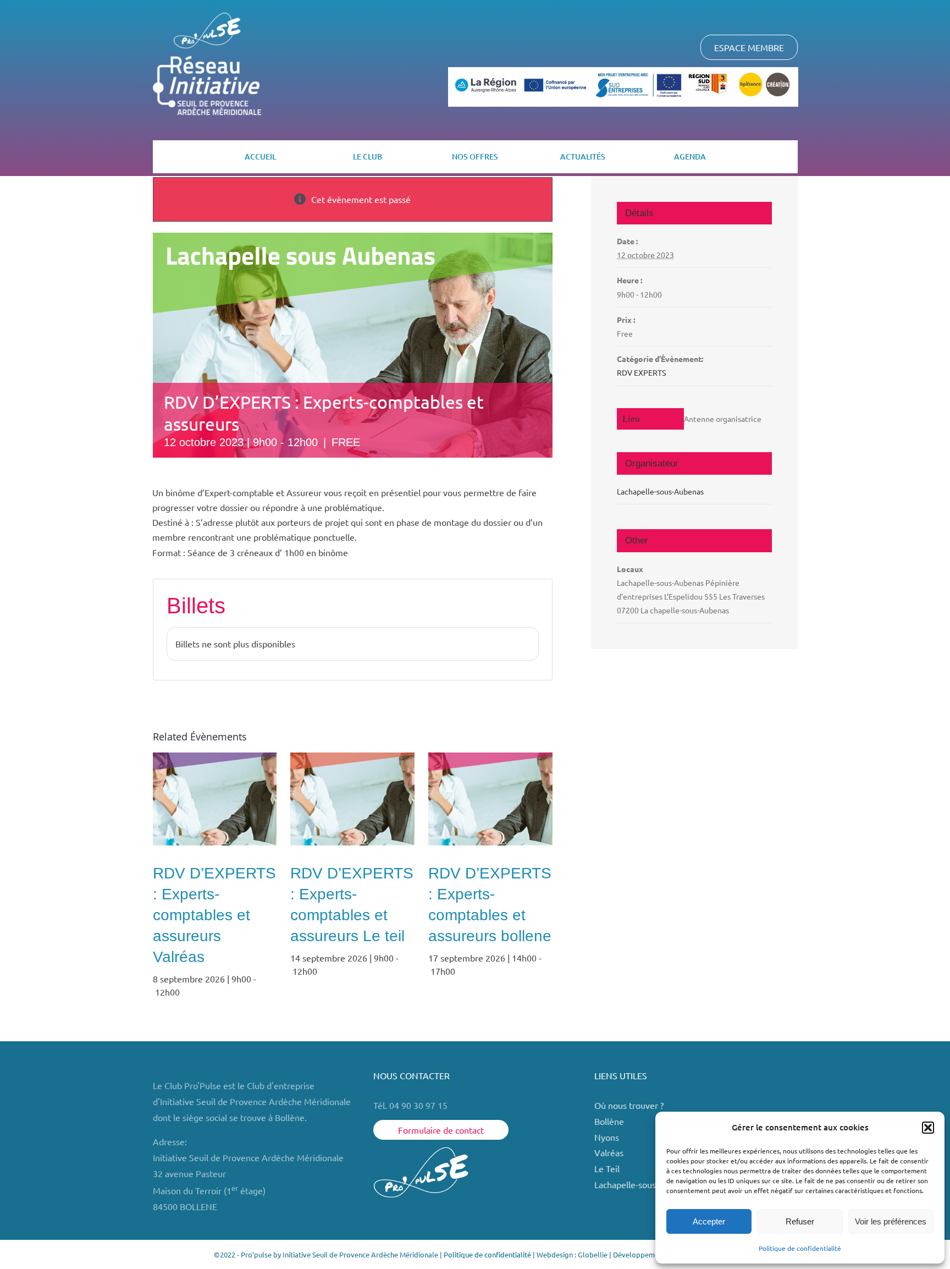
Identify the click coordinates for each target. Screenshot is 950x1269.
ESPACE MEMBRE (749, 47)
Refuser (800, 1221)
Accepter (709, 1221)
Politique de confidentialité (800, 1248)
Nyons (606, 1136)
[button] (928, 1127)
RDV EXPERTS (641, 372)
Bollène (610, 1121)
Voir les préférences (890, 1221)
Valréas (608, 1152)
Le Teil (607, 1168)
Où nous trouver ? (630, 1105)
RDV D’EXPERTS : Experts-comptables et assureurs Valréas (214, 915)
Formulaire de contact (441, 1129)
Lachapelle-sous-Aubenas (660, 491)
